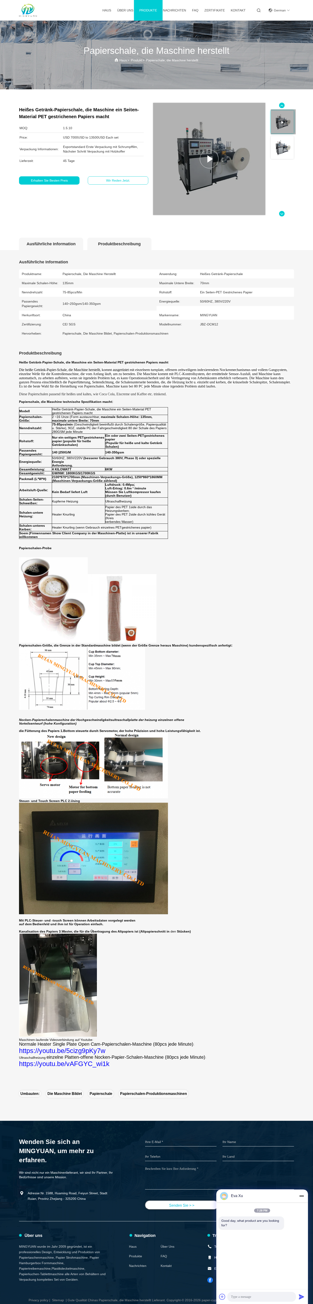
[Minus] (301, 1196)
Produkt (136, 60)
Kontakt (238, 10)
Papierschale (101, 1094)
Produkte (148, 10)
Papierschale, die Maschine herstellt (172, 60)
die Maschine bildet (64, 1094)
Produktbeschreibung (119, 244)
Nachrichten (174, 10)
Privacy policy (38, 1300)
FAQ (195, 10)
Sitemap (58, 1300)
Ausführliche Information (51, 244)
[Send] (301, 1297)
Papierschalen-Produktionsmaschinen (153, 1094)
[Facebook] (210, 1280)
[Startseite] (28, 10)
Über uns (125, 10)
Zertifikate (214, 10)
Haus (106, 10)
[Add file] (222, 1297)
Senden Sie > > (181, 1205)
